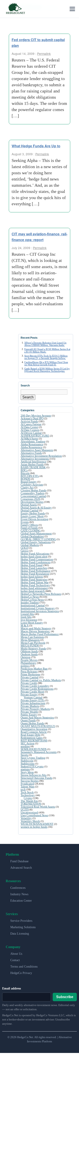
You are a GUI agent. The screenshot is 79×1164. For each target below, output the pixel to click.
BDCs (24, 470)
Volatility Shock (30, 821)
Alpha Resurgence (31, 447)
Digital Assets (29, 504)
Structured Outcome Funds (36, 778)
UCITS (25, 809)
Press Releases (29, 671)
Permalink (44, 53)
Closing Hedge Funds (33, 490)
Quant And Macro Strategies (37, 717)
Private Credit (29, 683)
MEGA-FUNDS (30, 645)
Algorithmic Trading (33, 441)
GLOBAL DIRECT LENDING (38, 539)
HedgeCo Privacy (21, 973)
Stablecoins (27, 763)
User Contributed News (34, 815)
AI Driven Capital (31, 432)
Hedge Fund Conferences (35, 562)
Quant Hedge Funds (32, 723)
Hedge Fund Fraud (32, 565)
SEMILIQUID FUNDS (34, 749)
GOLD (24, 547)
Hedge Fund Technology (35, 585)
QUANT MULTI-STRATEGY (38, 726)
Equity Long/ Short (32, 516)
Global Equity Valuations (36, 542)
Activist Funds (29, 421)
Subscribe (64, 997)
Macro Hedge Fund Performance (40, 634)
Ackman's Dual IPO (32, 418)
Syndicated (27, 783)
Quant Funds (28, 720)
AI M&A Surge (29, 438)
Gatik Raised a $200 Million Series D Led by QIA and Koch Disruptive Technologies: (47, 369)
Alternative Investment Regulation (41, 455)
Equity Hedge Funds (33, 513)
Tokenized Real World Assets (38, 806)
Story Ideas (27, 772)
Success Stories (30, 780)
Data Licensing (19, 933)
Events (25, 522)
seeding (25, 746)
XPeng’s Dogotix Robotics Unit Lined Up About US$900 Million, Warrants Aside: (45, 343)
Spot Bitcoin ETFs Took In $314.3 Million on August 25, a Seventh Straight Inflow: (46, 356)
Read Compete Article (34, 732)
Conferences (17, 887)
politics (25, 665)
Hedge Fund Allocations (35, 553)
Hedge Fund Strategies (34, 579)
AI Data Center (29, 427)
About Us (16, 953)
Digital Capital (29, 510)
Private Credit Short (32, 691)
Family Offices (29, 524)
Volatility (26, 818)
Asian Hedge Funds (32, 464)
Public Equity (29, 714)
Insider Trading (30, 602)
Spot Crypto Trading (33, 757)
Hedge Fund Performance (35, 570)
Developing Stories (32, 501)
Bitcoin (25, 473)
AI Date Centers (30, 430)
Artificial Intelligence (33, 461)
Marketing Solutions (23, 927)
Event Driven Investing (34, 519)
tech (23, 789)
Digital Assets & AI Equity (36, 507)
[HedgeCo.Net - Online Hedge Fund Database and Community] (15, 9)
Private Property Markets (35, 709)
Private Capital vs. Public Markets (41, 680)
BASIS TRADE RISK (33, 467)
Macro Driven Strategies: (35, 631)
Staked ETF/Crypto (32, 766)
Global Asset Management (36, 533)
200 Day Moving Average (36, 415)
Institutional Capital (33, 605)
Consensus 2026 (30, 499)
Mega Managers (30, 640)
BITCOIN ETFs (30, 476)
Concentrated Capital (33, 496)
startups (25, 769)
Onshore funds (29, 654)
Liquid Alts (27, 614)
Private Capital (29, 677)
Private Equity (29, 694)
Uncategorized (29, 812)
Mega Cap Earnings (32, 637)
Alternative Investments (35, 458)
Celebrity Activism (32, 484)
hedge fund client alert (34, 556)
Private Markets (30, 706)
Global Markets (30, 545)
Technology (28, 795)
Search (28, 397)
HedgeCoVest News (32, 599)
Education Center (21, 900)
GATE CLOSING (31, 530)
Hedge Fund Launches (34, 568)
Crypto (28, 798)
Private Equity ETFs (33, 700)
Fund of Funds (29, 527)
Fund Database (19, 861)
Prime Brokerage (30, 674)
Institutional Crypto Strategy (38, 608)
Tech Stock (27, 792)
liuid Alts (26, 616)
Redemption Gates (32, 737)
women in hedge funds (34, 826)
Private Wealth (29, 711)
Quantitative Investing (34, 729)
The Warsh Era (29, 801)
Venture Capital (33, 697)
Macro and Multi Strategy (36, 628)
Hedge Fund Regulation (35, 573)
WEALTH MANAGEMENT (37, 824)
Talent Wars (27, 786)
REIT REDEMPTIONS (34, 740)
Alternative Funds (31, 453)
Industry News (19, 894)
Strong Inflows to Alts (33, 775)
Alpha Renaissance (32, 444)
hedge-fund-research (33, 591)
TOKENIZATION (31, 803)
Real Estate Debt (30, 734)
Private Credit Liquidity (35, 686)
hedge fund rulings (32, 576)
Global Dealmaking (32, 536)
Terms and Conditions (24, 966)
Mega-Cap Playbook (33, 642)
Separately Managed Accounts (39, 752)
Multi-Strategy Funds (33, 648)
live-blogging (29, 619)
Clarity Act (27, 487)
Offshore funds (29, 651)
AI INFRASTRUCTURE (35, 435)
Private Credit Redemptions (37, 688)
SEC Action (27, 743)
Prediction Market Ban (34, 668)
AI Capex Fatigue (31, 424)
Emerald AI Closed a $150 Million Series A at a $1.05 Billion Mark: (47, 350)
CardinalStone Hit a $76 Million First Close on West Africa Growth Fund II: (46, 363)
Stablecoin (27, 760)
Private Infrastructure (33, 703)
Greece (25, 550)
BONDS (25, 478)
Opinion (26, 657)
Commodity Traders (32, 493)
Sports (24, 755)
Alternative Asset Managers (37, 450)
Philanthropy (28, 663)
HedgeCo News (30, 596)
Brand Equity (29, 481)
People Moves (29, 660)
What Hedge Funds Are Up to (36, 145)
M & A (25, 625)
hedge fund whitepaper (34, 588)
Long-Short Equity (32, 622)
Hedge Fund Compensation (37, 559)
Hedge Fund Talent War (34, 582)
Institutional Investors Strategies (40, 611)
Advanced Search (21, 867)
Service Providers (21, 920)
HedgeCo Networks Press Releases (41, 593)
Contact (15, 960)
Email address (11, 988)
